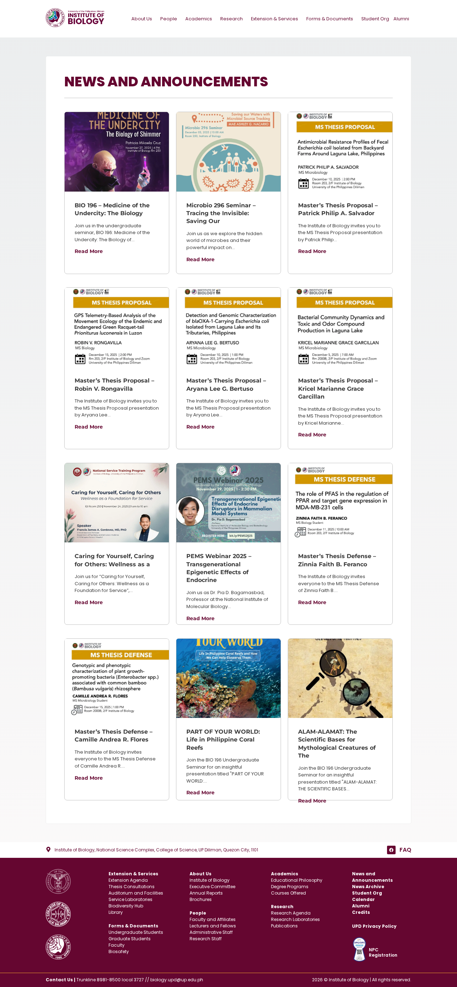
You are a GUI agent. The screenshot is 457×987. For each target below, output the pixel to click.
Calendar (363, 899)
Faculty (117, 945)
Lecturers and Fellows (213, 926)
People (168, 19)
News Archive (368, 887)
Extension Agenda (128, 880)
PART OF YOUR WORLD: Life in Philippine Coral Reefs (223, 739)
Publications (284, 926)
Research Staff (206, 939)
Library (116, 912)
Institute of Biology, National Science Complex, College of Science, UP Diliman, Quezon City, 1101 (156, 850)
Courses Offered (288, 893)
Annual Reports (206, 893)
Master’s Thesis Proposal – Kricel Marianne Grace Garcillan (338, 388)
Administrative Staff (211, 932)
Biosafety (119, 951)
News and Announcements (372, 877)
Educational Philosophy (296, 880)
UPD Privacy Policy (374, 926)
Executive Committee (212, 887)
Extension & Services (274, 19)
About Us (141, 19)
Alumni (401, 19)
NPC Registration (383, 952)
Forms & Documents (329, 19)
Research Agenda (291, 913)
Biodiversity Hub (126, 906)
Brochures (201, 899)
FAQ (405, 850)
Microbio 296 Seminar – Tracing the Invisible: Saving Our (221, 213)
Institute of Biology (210, 880)
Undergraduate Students (136, 932)
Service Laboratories (130, 899)
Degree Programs (289, 887)
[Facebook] (391, 850)
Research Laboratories (295, 919)
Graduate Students (130, 939)
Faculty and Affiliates (213, 919)
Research (231, 19)
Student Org (375, 19)
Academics (198, 19)
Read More (89, 251)
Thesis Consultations (132, 887)
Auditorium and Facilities (136, 893)
